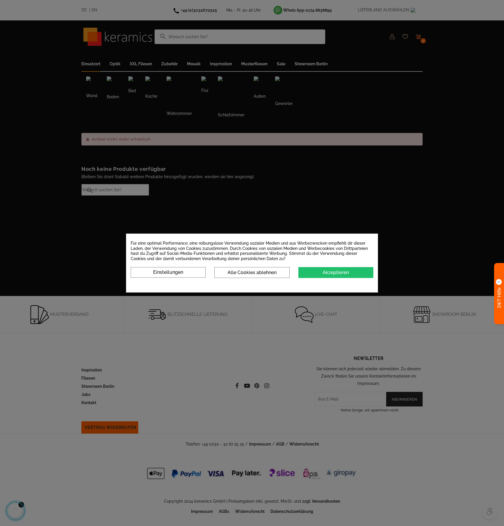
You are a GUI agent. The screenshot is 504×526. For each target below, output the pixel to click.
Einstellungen (168, 272)
